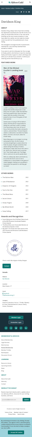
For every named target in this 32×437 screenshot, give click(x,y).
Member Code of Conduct (21, 412)
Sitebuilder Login (16, 322)
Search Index (20, 414)
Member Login (16, 317)
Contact (6, 266)
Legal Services (5, 342)
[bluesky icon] (16, 328)
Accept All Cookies (16, 432)
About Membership (7, 340)
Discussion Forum (6, 355)
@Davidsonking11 (9, 295)
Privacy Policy (12, 414)
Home (2, 8)
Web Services (5, 345)
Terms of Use (8, 412)
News (3, 368)
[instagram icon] (6, 328)
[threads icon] (11, 328)
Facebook (6, 293)
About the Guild (5, 379)
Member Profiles (10, 8)
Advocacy (4, 381)
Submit (26, 400)
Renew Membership (7, 347)
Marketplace (5, 352)
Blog (2, 371)
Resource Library (6, 363)
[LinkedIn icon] (26, 328)
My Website (5, 279)
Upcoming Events (6, 366)
